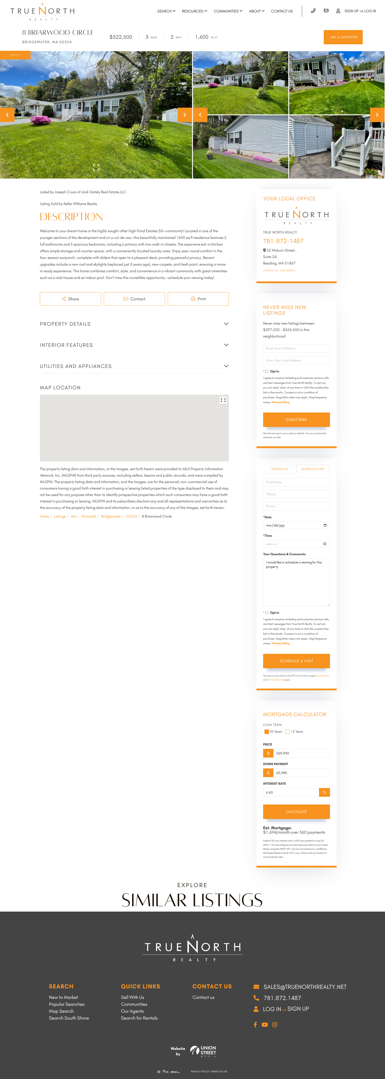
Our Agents (287, 270)
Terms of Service (275, 679)
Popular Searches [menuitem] (66, 1004)
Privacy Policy (280, 402)
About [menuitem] (255, 11)
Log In (370, 11)
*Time (267, 536)
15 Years (297, 731)
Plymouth (89, 516)
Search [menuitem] (164, 11)
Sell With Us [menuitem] (132, 997)
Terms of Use (219, 1071)
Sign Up (351, 11)
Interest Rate (274, 784)
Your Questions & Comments (284, 554)
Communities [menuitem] (226, 11)
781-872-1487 (283, 241)
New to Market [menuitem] (63, 997)
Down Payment (275, 764)
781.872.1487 (282, 998)
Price (267, 744)
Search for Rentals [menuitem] (139, 1018)
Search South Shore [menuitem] (69, 1018)
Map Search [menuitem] (61, 1011)
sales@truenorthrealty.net (305, 986)
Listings (60, 516)
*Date (267, 517)
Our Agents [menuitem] (132, 1011)
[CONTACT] (343, 37)
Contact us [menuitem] (203, 997)
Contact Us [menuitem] (282, 11)
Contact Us (270, 270)
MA (74, 516)
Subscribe (296, 419)
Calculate (296, 811)
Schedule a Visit (313, 469)
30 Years (276, 731)
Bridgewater (111, 516)
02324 (131, 516)
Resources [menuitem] (192, 11)
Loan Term (272, 725)
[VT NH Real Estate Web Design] (203, 1051)
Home (44, 516)
